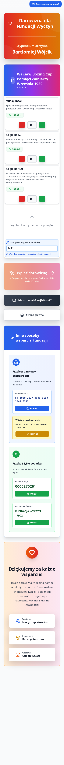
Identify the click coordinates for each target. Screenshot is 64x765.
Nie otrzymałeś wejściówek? (35, 300)
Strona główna (35, 315)
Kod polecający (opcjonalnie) (25, 242)
